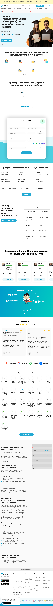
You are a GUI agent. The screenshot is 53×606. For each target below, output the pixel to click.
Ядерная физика (21, 172)
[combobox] (17, 128)
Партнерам (36, 587)
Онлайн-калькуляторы (47, 578)
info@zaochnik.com (19, 577)
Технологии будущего (40, 183)
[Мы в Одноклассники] (17, 594)
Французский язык (39, 181)
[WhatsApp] (37, 143)
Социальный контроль (5, 181)
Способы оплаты (11, 8)
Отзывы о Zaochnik (37, 580)
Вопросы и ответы (46, 580)
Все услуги (27, 590)
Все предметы (26, 194)
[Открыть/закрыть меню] (1, 11)
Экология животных (5, 183)
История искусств (4, 172)
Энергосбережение (22, 179)
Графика (20, 174)
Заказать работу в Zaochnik (8, 220)
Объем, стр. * (31, 131)
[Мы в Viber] (19, 587)
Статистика (5, 330)
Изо (19, 183)
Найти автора (8, 279)
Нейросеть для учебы (47, 587)
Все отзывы (49, 357)
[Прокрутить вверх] (50, 601)
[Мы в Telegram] (14, 587)
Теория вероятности (40, 186)
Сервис (37, 179)
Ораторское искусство (23, 186)
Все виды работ (26, 434)
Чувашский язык (4, 174)
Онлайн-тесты (45, 577)
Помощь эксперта (28, 589)
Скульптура (3, 186)
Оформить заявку (40, 5)
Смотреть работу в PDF (25, 106)
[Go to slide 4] (28, 313)
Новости (35, 582)
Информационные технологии (42, 174)
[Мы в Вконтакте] (17, 587)
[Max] (43, 143)
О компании (18, 8)
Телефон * (30, 138)
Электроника (21, 181)
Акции (40, 8)
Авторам (15, 5)
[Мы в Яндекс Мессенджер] (14, 589)
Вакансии (36, 585)
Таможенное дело (39, 188)
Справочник (35, 8)
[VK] (40, 143)
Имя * (11, 138)
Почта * (11, 146)
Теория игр (38, 172)
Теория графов (4, 176)
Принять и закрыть (6, 602)
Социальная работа (5, 179)
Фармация (38, 176)
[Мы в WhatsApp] (21, 587)
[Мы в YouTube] (19, 594)
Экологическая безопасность (24, 188)
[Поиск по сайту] (51, 8)
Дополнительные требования (26, 136)
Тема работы (12, 131)
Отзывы (29, 8)
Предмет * (30, 126)
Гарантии (24, 8)
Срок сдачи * (40, 131)
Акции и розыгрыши (38, 583)
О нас (35, 575)
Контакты (45, 8)
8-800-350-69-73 (18, 575)
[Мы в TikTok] (21, 594)
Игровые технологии (22, 176)
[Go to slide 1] (24, 313)
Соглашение (4, 600)
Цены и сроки (3, 8)
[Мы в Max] (23, 587)
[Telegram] (34, 143)
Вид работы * (12, 126)
